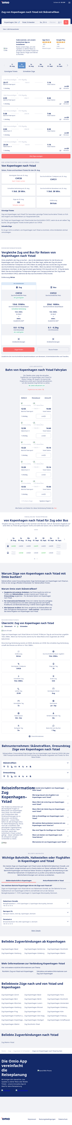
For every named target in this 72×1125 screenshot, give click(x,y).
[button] (43, 22)
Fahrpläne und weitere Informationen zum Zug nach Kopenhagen (52, 972)
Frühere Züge (28, 501)
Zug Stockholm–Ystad (32, 1024)
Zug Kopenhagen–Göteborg (34, 953)
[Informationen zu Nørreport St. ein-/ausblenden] (68, 912)
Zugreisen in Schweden (21, 1051)
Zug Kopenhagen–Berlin (33, 999)
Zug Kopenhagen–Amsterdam (58, 1003)
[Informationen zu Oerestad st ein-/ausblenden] (68, 921)
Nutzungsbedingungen (47, 1119)
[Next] (67, 65)
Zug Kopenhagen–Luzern (33, 1003)
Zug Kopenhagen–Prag (10, 1012)
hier (55, 508)
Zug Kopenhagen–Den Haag (34, 1016)
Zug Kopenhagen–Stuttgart (34, 1020)
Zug (9, 1051)
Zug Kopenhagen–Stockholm (57, 949)
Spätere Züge (44, 501)
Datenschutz (63, 1119)
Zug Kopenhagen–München (11, 1003)
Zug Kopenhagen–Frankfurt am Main (15, 1016)
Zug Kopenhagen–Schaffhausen (58, 1020)
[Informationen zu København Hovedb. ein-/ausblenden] (68, 903)
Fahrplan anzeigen (18, 205)
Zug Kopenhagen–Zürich (10, 995)
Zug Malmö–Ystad (8, 1042)
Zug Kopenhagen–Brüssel (33, 1007)
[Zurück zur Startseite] (5, 2)
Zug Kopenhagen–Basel (10, 949)
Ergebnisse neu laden (35, 389)
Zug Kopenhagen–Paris (55, 995)
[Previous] (7, 539)
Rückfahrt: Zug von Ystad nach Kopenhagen (17, 971)
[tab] (11, 71)
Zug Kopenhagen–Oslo (32, 1012)
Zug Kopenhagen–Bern (10, 999)
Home (4, 1051)
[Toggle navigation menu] (69, 2)
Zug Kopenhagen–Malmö (56, 953)
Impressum (32, 1119)
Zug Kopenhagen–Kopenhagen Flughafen (16, 1020)
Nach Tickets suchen (18, 181)
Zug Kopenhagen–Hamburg (11, 953)
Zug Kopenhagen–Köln (55, 1012)
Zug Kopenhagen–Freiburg (56, 1016)
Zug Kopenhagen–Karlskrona (34, 949)
